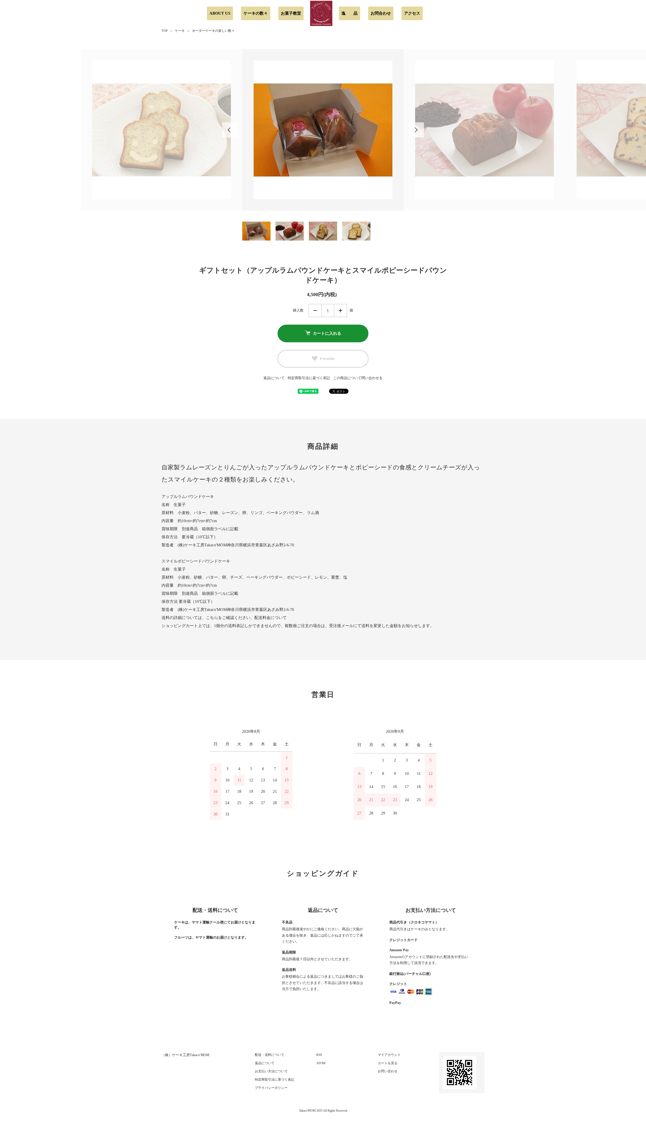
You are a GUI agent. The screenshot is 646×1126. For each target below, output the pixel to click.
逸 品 (349, 13)
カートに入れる (327, 333)
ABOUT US (219, 13)
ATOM (321, 1063)
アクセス (412, 13)
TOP (165, 31)
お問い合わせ (387, 1071)
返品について (274, 378)
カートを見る (387, 1063)
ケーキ (180, 31)
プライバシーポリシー (271, 1088)
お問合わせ (381, 13)
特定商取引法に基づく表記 (309, 378)
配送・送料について (269, 1055)
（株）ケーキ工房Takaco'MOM (185, 1055)
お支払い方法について (271, 1071)
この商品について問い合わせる (358, 378)
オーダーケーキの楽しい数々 (213, 31)
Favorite (327, 358)
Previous (229, 129)
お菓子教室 (291, 13)
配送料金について (270, 617)
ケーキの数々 (256, 13)
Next (416, 129)
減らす (315, 310)
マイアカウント (389, 1055)
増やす (340, 310)
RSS (319, 1055)
